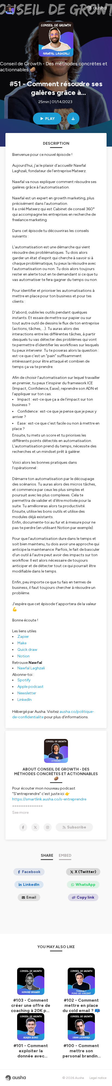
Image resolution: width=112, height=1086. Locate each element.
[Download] (73, 118)
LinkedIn (24, 699)
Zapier (23, 636)
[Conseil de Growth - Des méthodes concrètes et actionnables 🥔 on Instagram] (47, 827)
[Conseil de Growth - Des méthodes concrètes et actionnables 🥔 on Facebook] (23, 827)
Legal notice (98, 1078)
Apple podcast (30, 686)
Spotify (23, 680)
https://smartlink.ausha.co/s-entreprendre (49, 799)
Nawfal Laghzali (31, 668)
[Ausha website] (96, 8)
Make (21, 643)
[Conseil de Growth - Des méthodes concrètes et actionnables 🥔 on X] (35, 827)
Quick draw (27, 649)
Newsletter (26, 693)
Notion (23, 656)
